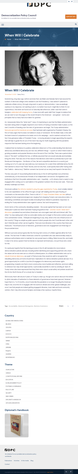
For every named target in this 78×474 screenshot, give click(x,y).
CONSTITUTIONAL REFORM (14, 376)
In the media (25, 460)
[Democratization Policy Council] (39, 4)
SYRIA (7, 344)
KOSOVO (9, 334)
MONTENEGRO (10, 357)
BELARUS (8, 324)
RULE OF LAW (10, 389)
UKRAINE (8, 347)
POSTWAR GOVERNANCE (13, 386)
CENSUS (8, 373)
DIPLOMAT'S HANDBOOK (13, 399)
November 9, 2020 (10, 94)
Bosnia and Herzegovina (25, 306)
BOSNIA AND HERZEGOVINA (14, 321)
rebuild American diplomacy (14, 256)
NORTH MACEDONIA (12, 337)
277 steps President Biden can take (53, 194)
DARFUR (8, 331)
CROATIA (8, 327)
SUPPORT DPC (71, 17)
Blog (32, 460)
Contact (7, 464)
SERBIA (8, 341)
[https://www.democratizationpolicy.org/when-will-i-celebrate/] (72, 306)
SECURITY (8, 393)
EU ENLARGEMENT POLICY (13, 383)
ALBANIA (8, 354)
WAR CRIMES (9, 396)
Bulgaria (8, 351)
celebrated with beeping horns (21, 112)
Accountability (13, 306)
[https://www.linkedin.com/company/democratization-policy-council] (68, 1)
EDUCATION (9, 379)
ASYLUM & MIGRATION (13, 403)
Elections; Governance (41, 306)
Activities (16, 460)
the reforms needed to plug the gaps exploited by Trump (37, 189)
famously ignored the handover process (19, 130)
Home (9, 39)
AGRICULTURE (10, 369)
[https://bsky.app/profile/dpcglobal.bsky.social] (71, 471)
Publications (8, 460)
